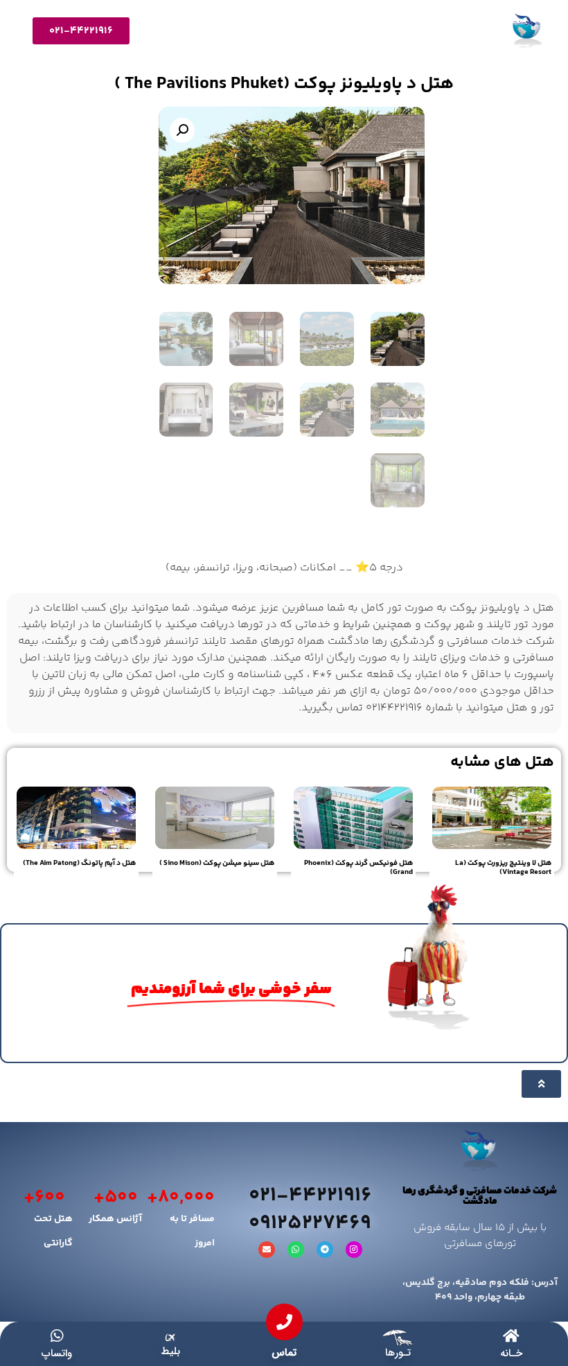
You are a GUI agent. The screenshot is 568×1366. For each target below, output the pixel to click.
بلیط (170, 1351)
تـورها (398, 1353)
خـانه (511, 1353)
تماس (284, 1353)
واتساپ (57, 1353)
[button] (182, 130)
